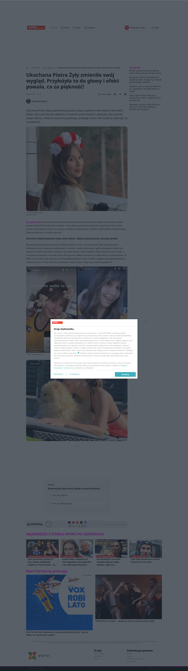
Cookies (67, 368)
